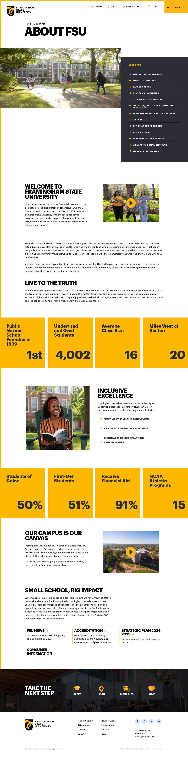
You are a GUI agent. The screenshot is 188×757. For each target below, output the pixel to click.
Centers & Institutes (146, 93)
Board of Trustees (144, 80)
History (137, 120)
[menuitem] (154, 74)
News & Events (142, 132)
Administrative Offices (147, 74)
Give (152, 6)
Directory (83, 734)
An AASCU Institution (146, 151)
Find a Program (85, 720)
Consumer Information (39, 651)
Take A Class (84, 725)
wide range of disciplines (60, 218)
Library (105, 729)
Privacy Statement (142, 749)
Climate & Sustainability (148, 99)
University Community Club (150, 145)
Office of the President (147, 126)
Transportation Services (148, 139)
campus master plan (54, 565)
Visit (112, 6)
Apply (97, 6)
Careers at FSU (142, 87)
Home (28, 24)
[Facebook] (137, 721)
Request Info (132, 6)
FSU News (36, 630)
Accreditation (88, 630)
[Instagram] (144, 721)
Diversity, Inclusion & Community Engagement (154, 107)
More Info (127, 694)
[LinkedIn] (151, 721)
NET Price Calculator (126, 749)
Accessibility (156, 749)
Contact (82, 729)
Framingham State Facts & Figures (154, 113)
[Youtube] (158, 721)
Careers (105, 734)
